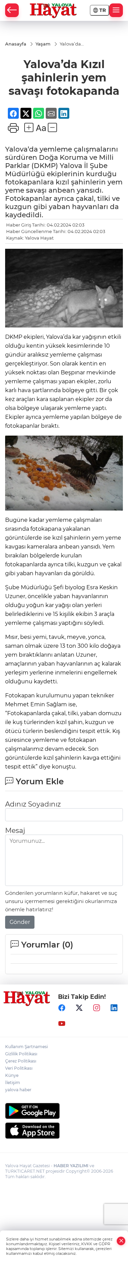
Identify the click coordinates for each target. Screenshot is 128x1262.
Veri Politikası (18, 1068)
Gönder (20, 922)
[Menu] (116, 10)
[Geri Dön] (12, 10)
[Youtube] (62, 1024)
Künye (11, 1075)
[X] (79, 1008)
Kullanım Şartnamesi (26, 1046)
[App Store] (64, 1130)
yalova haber (18, 1089)
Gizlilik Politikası (21, 1053)
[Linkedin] (114, 1008)
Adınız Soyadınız (33, 804)
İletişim (12, 1082)
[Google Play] (64, 1111)
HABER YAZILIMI (71, 1165)
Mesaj (15, 830)
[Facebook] (62, 1008)
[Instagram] (96, 1008)
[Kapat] (121, 1241)
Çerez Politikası (20, 1061)
